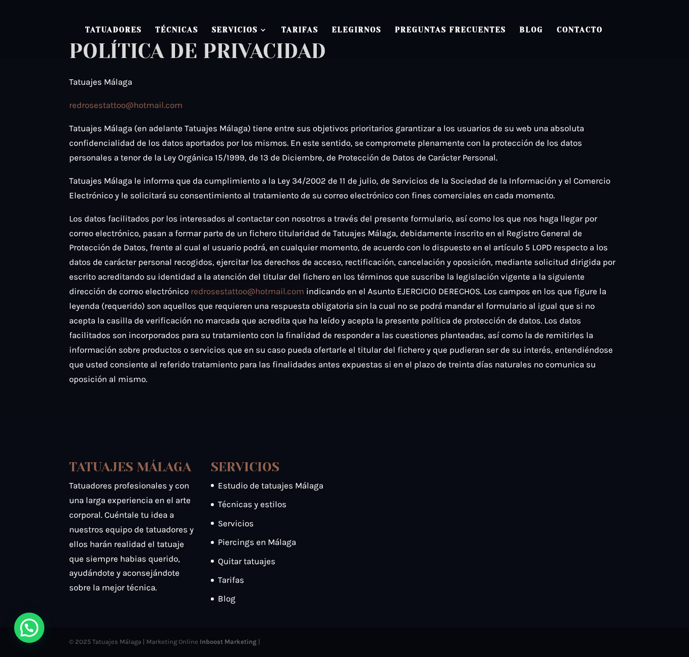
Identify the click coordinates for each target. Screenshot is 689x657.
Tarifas (299, 30)
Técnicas (176, 30)
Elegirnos (356, 30)
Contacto (580, 30)
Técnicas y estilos (252, 504)
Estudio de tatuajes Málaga (270, 485)
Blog (531, 30)
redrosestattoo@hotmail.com (126, 105)
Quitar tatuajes (246, 561)
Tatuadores (113, 30)
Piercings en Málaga (257, 542)
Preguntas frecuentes (450, 30)
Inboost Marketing (228, 641)
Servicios (235, 30)
